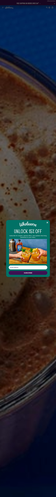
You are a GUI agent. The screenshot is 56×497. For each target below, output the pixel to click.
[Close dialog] (47, 222)
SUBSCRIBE (28, 273)
